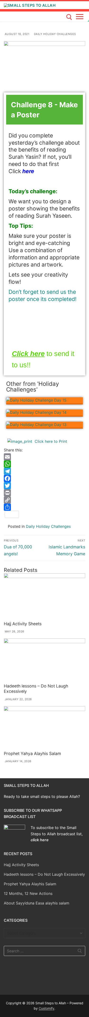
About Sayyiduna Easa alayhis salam (36, 903)
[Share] (44, 507)
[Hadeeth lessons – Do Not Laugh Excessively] (44, 660)
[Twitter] (44, 485)
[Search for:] (44, 951)
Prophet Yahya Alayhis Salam (32, 753)
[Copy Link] (44, 500)
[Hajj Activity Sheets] (44, 596)
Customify (46, 1008)
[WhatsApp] (44, 464)
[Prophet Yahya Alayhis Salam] (44, 727)
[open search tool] (69, 17)
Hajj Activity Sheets (23, 623)
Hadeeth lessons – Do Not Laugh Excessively (44, 874)
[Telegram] (44, 471)
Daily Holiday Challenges (54, 34)
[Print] (44, 492)
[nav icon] (80, 16)
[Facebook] (44, 478)
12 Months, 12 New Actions (28, 893)
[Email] (44, 456)
